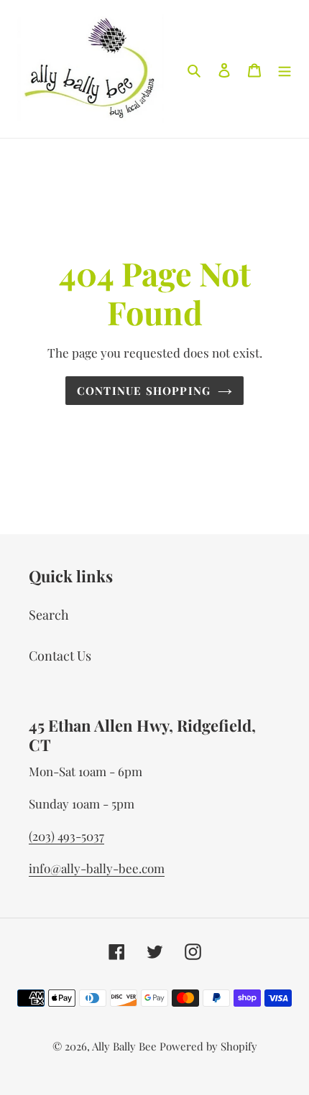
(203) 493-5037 (66, 836)
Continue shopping (144, 390)
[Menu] (284, 69)
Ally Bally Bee (124, 1046)
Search (49, 614)
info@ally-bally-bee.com (97, 868)
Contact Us (60, 655)
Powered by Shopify (208, 1046)
